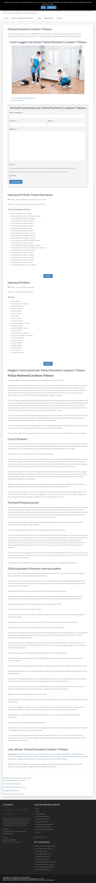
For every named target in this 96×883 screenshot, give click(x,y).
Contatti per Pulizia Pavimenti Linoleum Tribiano (51, 759)
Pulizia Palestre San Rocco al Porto (14, 787)
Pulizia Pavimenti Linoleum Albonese (46, 862)
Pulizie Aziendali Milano (24, 754)
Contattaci (38, 832)
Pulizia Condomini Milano (42, 816)
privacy (73, 168)
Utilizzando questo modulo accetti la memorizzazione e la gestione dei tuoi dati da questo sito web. (39, 172)
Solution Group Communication (45, 880)
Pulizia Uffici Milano (77, 754)
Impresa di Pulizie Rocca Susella (45, 864)
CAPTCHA (12, 176)
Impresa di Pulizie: (17, 100)
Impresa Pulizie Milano (15, 756)
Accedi (42, 879)
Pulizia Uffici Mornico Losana (43, 854)
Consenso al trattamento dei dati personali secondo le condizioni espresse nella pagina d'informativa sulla (43, 168)
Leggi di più (51, 7)
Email (50, 121)
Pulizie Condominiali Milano (71, 756)
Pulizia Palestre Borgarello (43, 869)
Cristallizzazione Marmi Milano (60, 754)
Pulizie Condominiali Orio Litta (44, 849)
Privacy (12, 164)
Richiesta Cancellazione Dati (22, 879)
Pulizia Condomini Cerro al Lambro (14, 780)
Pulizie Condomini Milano (41, 754)
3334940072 (12, 840)
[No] (94, 5)
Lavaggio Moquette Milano (26, 759)
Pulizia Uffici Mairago (41, 851)
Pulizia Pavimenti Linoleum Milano (50, 756)
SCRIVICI (48, 276)
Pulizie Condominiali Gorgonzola (45, 867)
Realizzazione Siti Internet (10, 880)
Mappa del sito (35, 879)
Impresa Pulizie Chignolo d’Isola (13, 794)
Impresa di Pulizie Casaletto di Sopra (46, 846)
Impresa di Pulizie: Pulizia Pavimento (23, 98)
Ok (43, 7)
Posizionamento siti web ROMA (27, 880)
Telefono (13, 121)
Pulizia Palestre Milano (30, 756)
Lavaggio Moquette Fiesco (11, 790)
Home (37, 809)
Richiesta (13, 129)
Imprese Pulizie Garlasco (43, 856)
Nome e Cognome (16, 112)
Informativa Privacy (8, 879)
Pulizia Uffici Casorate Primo (12, 784)
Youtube (45, 837)
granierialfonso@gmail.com (14, 842)
